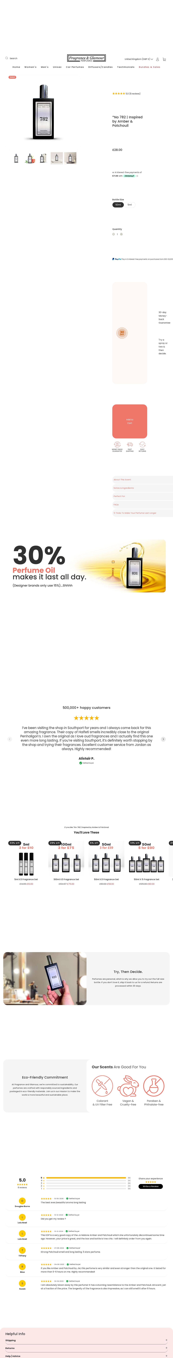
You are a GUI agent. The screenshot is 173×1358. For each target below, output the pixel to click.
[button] (13, 113)
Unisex (57, 67)
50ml (118, 204)
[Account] (157, 59)
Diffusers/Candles (100, 67)
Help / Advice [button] (12, 1356)
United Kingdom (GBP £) (138, 59)
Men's (45, 67)
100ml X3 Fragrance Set (66, 879)
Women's (30, 67)
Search (13, 58)
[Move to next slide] (163, 740)
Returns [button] (9, 1348)
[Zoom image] (43, 113)
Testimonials (126, 67)
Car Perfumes (75, 67)
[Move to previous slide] (9, 740)
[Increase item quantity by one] (121, 235)
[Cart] (164, 59)
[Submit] (8, 58)
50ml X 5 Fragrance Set (146, 879)
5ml (130, 204)
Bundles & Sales (149, 67)
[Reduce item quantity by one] (114, 235)
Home (16, 67)
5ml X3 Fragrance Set (26, 879)
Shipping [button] (10, 1340)
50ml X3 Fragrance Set (106, 879)
